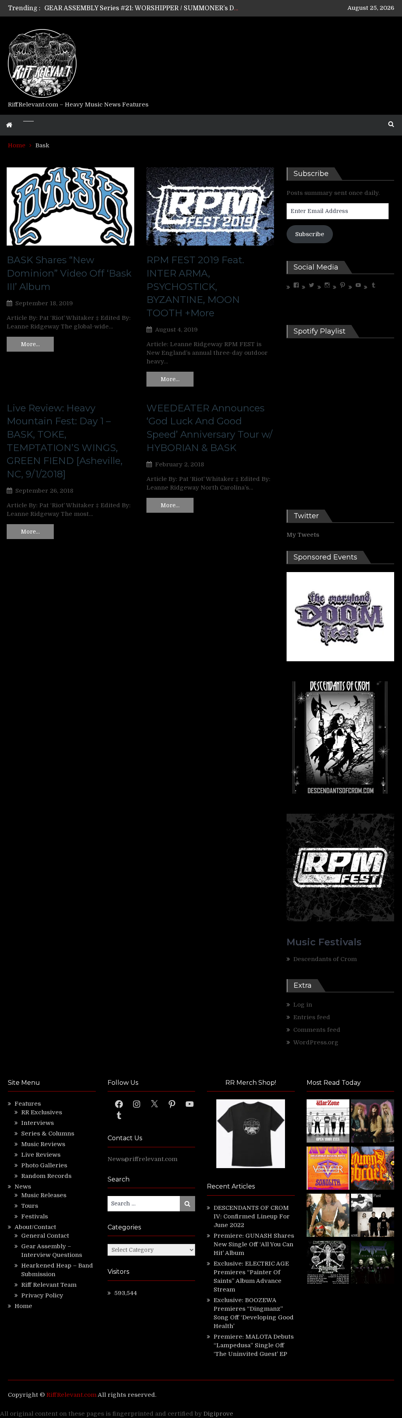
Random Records (46, 1176)
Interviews (37, 1122)
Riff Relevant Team (49, 1284)
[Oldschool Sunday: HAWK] (372, 1122)
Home (23, 1306)
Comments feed (316, 1029)
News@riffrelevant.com (142, 1159)
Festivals (34, 1216)
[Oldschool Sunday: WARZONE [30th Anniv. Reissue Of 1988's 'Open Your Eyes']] (328, 1122)
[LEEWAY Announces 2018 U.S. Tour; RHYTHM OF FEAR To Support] (328, 1263)
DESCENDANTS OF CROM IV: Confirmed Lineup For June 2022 (252, 1216)
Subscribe (309, 234)
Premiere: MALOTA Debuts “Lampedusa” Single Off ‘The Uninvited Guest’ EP (254, 1345)
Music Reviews (43, 1144)
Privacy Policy (42, 1295)
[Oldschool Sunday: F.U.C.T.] (372, 1216)
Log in (302, 1004)
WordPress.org (315, 1042)
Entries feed (311, 1017)
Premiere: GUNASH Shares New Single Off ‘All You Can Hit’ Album (254, 1244)
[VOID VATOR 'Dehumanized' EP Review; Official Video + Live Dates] (328, 1169)
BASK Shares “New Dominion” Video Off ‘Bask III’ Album (69, 273)
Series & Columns (47, 1133)
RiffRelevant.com (71, 1394)
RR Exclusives (41, 1112)
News (23, 1186)
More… (30, 344)
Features (28, 1103)
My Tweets (303, 534)
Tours (29, 1205)
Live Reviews (40, 1154)
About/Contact (35, 1227)
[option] (142, 8)
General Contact (45, 1235)
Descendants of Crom (325, 959)
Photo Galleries (44, 1165)
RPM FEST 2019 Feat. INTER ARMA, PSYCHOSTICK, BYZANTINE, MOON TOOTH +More (195, 286)
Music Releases (43, 1195)
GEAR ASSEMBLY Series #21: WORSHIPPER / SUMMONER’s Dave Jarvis (154, 8)
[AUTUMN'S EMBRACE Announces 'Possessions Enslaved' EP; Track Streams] (372, 1169)
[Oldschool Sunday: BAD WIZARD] (328, 1216)
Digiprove (218, 1413)
